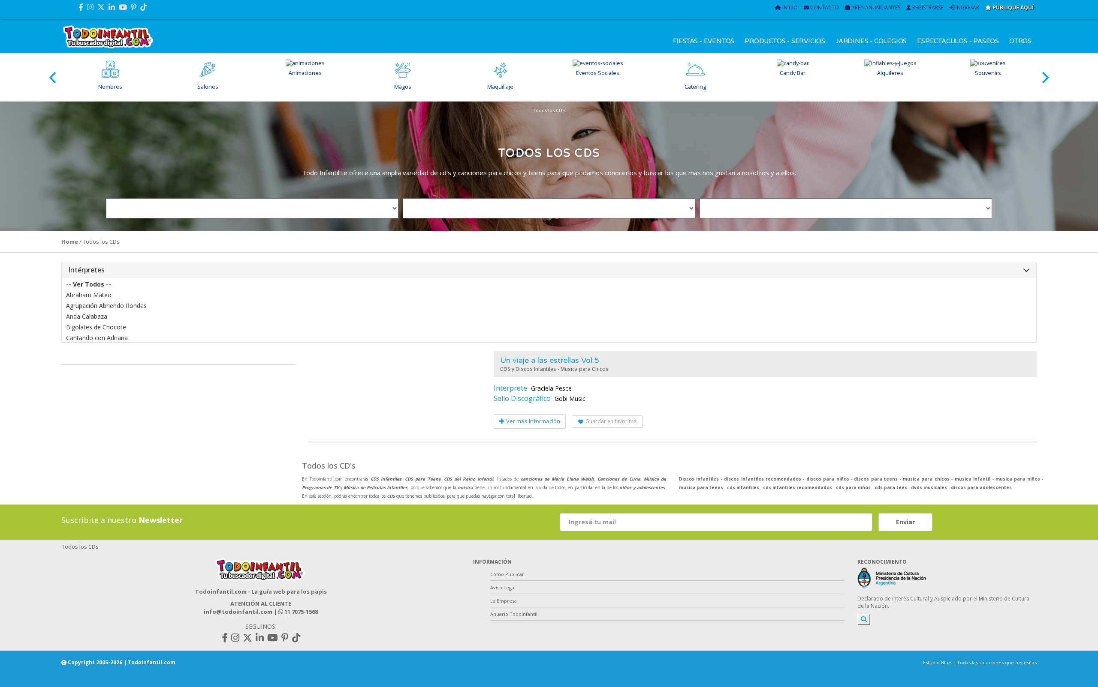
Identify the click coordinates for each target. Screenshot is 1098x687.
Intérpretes (86, 270)
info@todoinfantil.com (238, 611)
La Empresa (503, 600)
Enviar (905, 522)
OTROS (1020, 41)
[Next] (1044, 77)
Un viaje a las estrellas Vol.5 (549, 360)
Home (69, 241)
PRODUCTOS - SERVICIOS (785, 41)
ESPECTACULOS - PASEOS (958, 41)
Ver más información (532, 421)
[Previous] (53, 77)
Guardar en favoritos (610, 421)
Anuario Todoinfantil (513, 614)
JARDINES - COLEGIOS (871, 41)
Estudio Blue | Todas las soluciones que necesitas (980, 662)
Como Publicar (507, 574)
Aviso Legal (503, 587)
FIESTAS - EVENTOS (704, 41)
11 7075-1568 (300, 611)
